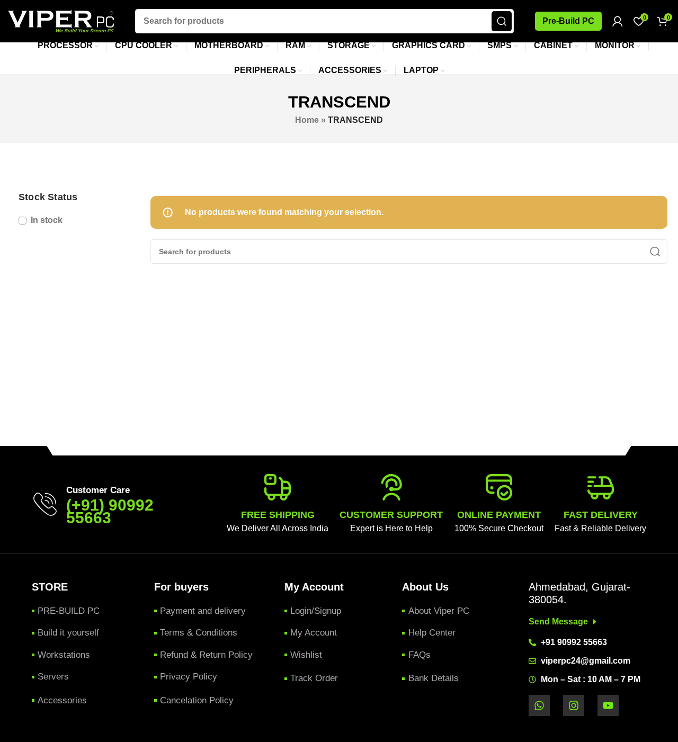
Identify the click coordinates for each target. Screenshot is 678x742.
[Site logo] (61, 20)
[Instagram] (573, 705)
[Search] (502, 21)
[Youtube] (608, 705)
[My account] (617, 21)
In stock (47, 220)
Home (307, 119)
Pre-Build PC (568, 20)
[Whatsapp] (539, 705)
